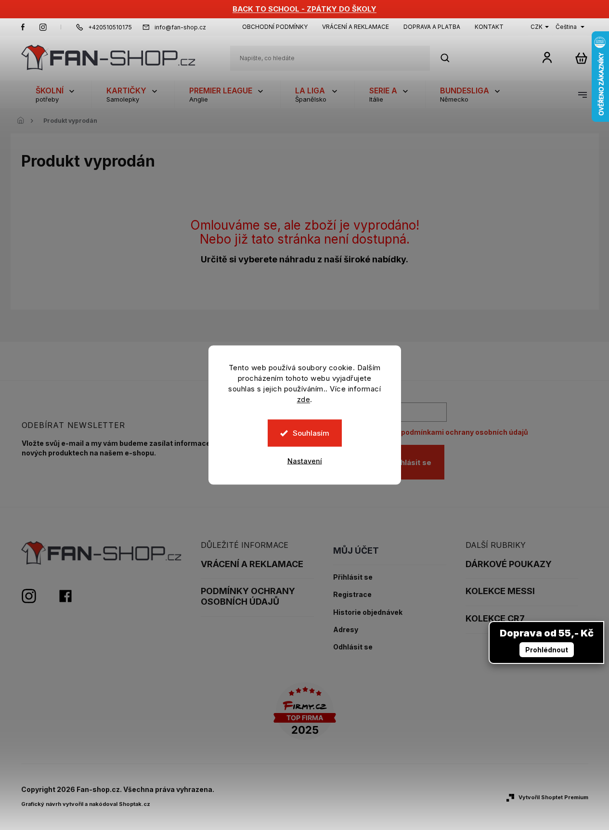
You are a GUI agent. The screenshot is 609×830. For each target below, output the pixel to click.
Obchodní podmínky (275, 26)
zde (304, 399)
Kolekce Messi (500, 591)
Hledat (450, 58)
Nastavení (304, 461)
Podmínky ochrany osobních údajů (248, 596)
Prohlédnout (546, 650)
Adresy (345, 630)
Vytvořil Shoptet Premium (553, 797)
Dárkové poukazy (509, 564)
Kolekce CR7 (495, 618)
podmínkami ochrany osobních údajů (464, 432)
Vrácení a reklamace (355, 26)
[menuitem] (56, 94)
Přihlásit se (411, 462)
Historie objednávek (367, 612)
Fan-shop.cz (23, 27)
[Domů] (24, 121)
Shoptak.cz (134, 804)
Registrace (352, 594)
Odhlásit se (353, 647)
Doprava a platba (431, 26)
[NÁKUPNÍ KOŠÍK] (581, 58)
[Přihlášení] (547, 57)
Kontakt (489, 26)
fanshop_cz (43, 27)
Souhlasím (311, 433)
